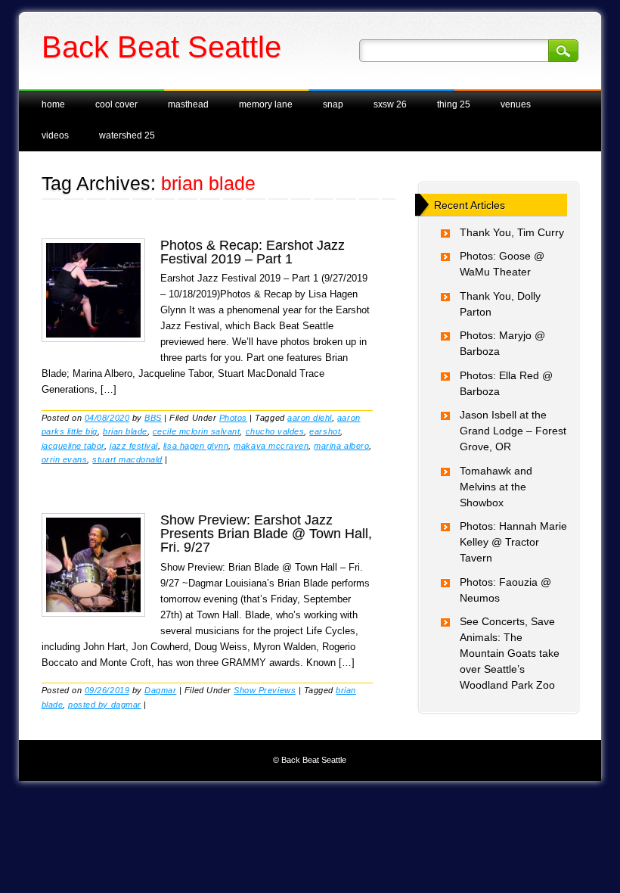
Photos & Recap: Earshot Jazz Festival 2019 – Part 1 (252, 252)
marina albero (341, 445)
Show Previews (265, 690)
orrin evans (65, 459)
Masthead (188, 104)
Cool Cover (116, 104)
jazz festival (134, 445)
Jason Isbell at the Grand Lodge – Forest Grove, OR (513, 431)
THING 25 (453, 104)
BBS (153, 417)
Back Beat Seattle (161, 47)
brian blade (125, 431)
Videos (55, 135)
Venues (516, 104)
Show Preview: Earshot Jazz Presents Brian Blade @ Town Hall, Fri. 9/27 (266, 533)
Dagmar (160, 690)
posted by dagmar (104, 704)
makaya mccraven (271, 445)
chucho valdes (275, 431)
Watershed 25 (127, 135)
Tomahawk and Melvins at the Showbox (496, 487)
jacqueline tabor (73, 445)
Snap (333, 104)
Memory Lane (266, 104)
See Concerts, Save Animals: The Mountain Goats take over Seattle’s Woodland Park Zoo (510, 653)
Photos (233, 417)
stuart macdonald (127, 459)
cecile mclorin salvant (196, 431)
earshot (324, 431)
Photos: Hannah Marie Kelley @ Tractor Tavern (513, 542)
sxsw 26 (390, 104)
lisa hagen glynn (195, 445)
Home (53, 104)
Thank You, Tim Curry (512, 232)
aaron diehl (309, 417)
